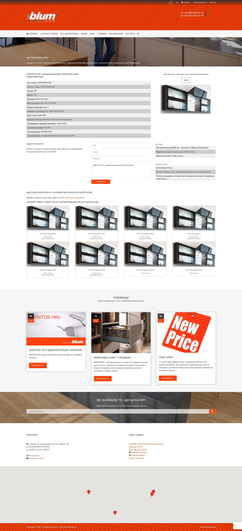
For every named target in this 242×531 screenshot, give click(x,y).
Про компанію (116, 34)
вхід (186, 80)
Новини (102, 34)
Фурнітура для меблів (138, 450)
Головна (32, 34)
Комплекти (119, 63)
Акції (92, 34)
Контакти (130, 34)
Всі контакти (34, 456)
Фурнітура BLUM (58, 63)
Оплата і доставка (136, 458)
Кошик (187, 2)
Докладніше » (37, 365)
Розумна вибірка (138, 455)
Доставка (159, 144)
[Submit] (212, 411)
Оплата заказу (161, 164)
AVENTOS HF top (105, 63)
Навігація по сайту (138, 452)
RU (177, 2)
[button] (152, 494)
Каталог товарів (49, 34)
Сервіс (84, 34)
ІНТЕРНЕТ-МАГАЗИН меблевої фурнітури (146, 444)
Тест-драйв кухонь (69, 34)
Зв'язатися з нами (36, 458)
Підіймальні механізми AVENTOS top (82, 63)
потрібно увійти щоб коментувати (71, 198)
